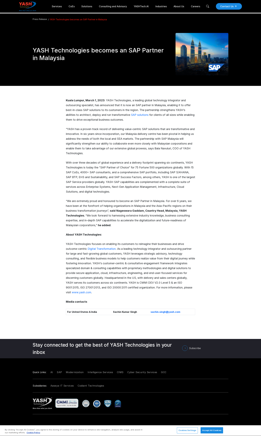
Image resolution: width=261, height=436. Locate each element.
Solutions (86, 6)
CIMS (120, 372)
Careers (195, 6)
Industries (161, 6)
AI (51, 372)
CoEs (72, 6)
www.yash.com (81, 292)
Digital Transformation (102, 248)
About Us (179, 6)
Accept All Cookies (211, 430)
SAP (59, 372)
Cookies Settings (187, 430)
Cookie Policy (33, 432)
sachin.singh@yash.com (165, 311)
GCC (163, 372)
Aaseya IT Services (62, 385)
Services (57, 6)
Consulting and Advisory (113, 6)
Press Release (40, 19)
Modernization (75, 372)
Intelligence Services (100, 372)
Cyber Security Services (142, 372)
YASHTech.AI (141, 6)
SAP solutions (139, 114)
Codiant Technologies (91, 385)
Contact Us (227, 6)
